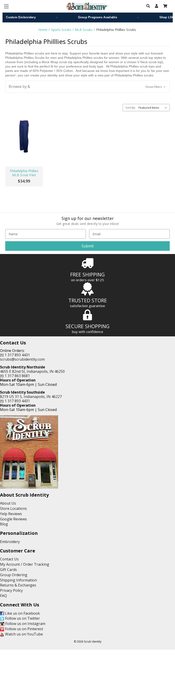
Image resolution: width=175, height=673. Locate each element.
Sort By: (130, 107)
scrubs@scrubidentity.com (22, 359)
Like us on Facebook (22, 613)
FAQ (3, 595)
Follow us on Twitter (22, 618)
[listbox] (154, 107)
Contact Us (9, 559)
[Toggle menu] (6, 6)
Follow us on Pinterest (23, 628)
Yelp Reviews (11, 513)
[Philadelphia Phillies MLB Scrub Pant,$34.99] (24, 136)
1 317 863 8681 (17, 375)
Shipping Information (18, 580)
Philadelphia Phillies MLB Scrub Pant (24, 173)
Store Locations (13, 508)
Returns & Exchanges (18, 585)
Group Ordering (13, 574)
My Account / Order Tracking (24, 564)
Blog (4, 524)
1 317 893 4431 (17, 354)
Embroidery (10, 541)
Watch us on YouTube (23, 634)
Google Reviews (13, 519)
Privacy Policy (11, 590)
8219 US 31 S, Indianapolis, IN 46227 (31, 396)
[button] (87, 87)
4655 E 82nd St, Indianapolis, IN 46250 (32, 371)
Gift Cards (8, 569)
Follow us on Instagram (24, 623)
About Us (8, 503)
